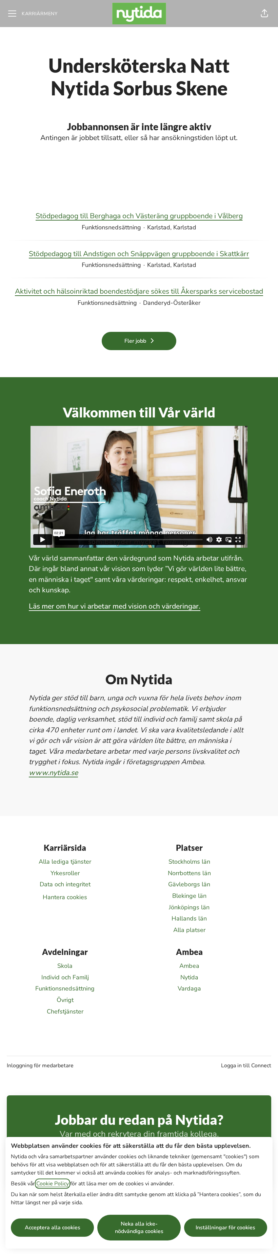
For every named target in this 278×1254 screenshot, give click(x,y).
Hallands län (189, 918)
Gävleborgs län (189, 884)
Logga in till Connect (246, 1065)
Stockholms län (189, 862)
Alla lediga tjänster (65, 862)
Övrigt (65, 1000)
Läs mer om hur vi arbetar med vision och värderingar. (114, 606)
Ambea (189, 966)
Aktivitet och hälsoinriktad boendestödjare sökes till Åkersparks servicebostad (139, 291)
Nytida (189, 977)
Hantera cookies (65, 897)
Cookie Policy (52, 1183)
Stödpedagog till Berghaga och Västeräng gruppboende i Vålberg (139, 216)
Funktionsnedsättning (65, 988)
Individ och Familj (65, 977)
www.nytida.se (53, 772)
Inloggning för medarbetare (40, 1065)
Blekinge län (189, 896)
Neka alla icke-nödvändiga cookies (139, 1227)
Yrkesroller (65, 873)
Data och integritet (65, 884)
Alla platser (189, 930)
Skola (65, 966)
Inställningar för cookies (225, 1227)
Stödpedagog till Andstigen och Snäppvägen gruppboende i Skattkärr (139, 253)
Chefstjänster (65, 1011)
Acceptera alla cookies (52, 1227)
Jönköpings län (189, 907)
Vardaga (189, 988)
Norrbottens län (189, 873)
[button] (264, 13)
